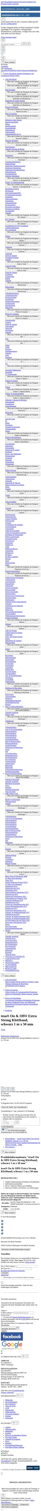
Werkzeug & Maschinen (19, 984)
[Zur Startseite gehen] (8, 37)
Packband (18, 1004)
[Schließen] (2, 1086)
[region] (20, 1066)
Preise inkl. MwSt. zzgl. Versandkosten (14, 1107)
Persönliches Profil (14, 70)
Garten (36, 982)
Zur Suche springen (26, 2)
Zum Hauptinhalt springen (10, 2)
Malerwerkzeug (27, 994)
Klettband (15, 1002)
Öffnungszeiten (10, 1429)
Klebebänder (27, 1000)
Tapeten (35, 994)
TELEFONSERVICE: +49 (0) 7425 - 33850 (15, 9)
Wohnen (8, 984)
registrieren (8, 68)
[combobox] (11, 44)
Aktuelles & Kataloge (12, 1439)
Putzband (25, 1004)
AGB (23, 1319)
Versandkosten (6, 1461)
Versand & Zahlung (12, 1414)
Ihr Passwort (6, 1268)
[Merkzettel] (2, 55)
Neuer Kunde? (30, 1262)
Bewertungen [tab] (10, 1147)
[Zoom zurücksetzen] (8, 1089)
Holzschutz (33, 992)
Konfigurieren (24, 1504)
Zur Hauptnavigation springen (18, 3)
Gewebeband (10, 1000)
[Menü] (3, 40)
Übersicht (4, 70)
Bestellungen (32, 70)
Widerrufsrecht (10, 1412)
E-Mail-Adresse (7, 1313)
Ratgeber (8, 1443)
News (7, 1441)
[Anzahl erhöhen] (17, 1122)
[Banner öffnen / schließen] (3, 19)
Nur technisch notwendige (10, 1504)
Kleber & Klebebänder (13, 994)
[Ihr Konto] (3, 58)
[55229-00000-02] (20, 1039)
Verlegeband (9, 1006)
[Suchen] (24, 44)
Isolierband (19, 1000)
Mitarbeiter (9, 1431)
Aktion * (4, 1311)
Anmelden (4, 66)
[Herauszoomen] (3, 1089)
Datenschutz (9, 1410)
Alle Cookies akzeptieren (9, 1507)
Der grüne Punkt (11, 1437)
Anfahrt (8, 1427)
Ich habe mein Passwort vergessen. (13, 1271)
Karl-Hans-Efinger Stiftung (14, 1447)
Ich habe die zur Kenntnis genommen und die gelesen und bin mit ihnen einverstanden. (20, 1319)
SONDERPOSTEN (12, 986)
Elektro (18, 982)
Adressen (24, 70)
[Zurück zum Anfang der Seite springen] (3, 1495)
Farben (7, 992)
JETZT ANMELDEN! (9, 24)
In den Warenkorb (7, 1127)
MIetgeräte (9, 1400)
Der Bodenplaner (11, 1402)
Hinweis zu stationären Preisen (15, 1435)
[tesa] (20, 1030)
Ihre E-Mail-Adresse (8, 1266)
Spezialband (33, 1004)
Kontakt (8, 1416)
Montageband (10, 1004)
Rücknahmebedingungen (14, 1445)
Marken (22, 986)
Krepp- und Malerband (27, 1002)
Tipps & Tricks (10, 1406)
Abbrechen (5, 1275)
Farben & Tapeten (27, 982)
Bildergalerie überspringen (10, 1036)
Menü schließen (10, 62)
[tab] (22, 1142)
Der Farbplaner (10, 1404)
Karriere (8, 1433)
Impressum (9, 1418)
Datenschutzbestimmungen (21, 1317)
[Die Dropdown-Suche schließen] (28, 44)
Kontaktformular (18, 1390)
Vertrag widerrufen (7, 1392)
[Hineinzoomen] (12, 1089)
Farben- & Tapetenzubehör (20, 992)
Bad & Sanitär (10, 982)
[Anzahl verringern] (5, 1122)
